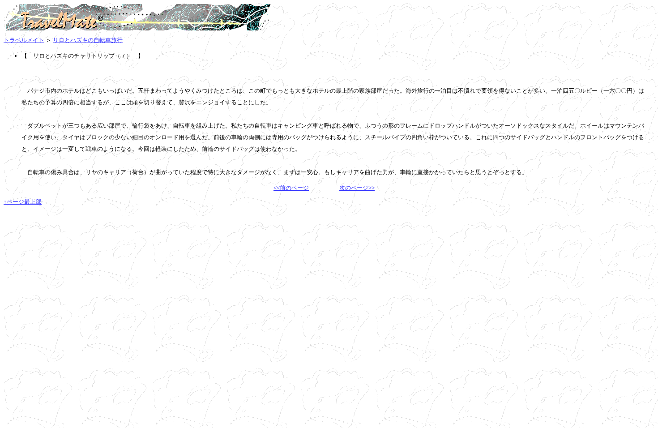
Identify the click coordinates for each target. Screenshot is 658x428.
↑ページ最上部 (23, 201)
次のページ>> (357, 187)
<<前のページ (291, 187)
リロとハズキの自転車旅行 (88, 40)
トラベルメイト (24, 40)
